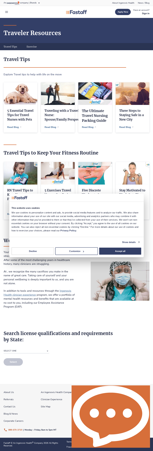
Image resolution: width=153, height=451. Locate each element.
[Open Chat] (111, 416)
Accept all (120, 251)
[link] (123, 3)
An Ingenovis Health (23, 443)
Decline (33, 251)
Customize (74, 251)
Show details (129, 242)
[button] (26, 351)
